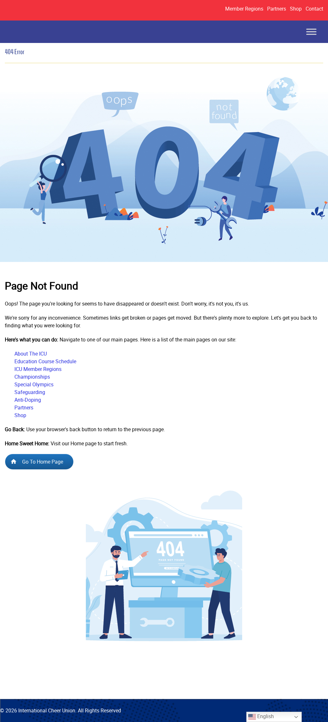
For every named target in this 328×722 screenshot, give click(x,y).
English (265, 716)
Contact (314, 8)
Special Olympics (33, 384)
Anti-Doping (27, 399)
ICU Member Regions (38, 369)
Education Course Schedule (45, 361)
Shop (296, 8)
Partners (276, 8)
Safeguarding (29, 392)
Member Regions (244, 8)
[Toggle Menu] (311, 32)
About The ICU (30, 353)
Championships (32, 376)
